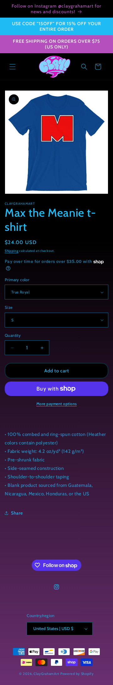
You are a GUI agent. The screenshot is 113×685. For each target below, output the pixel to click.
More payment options (56, 403)
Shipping (12, 251)
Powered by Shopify (77, 673)
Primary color (17, 279)
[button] (12, 67)
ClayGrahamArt (46, 673)
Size (9, 307)
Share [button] (17, 513)
